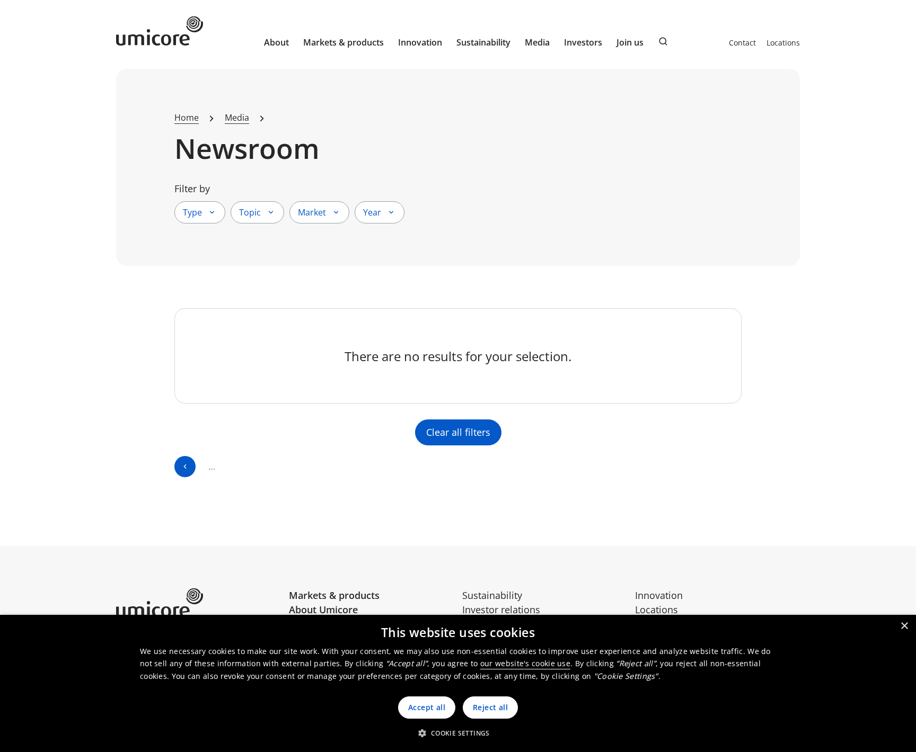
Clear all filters (458, 432)
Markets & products (334, 595)
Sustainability (492, 595)
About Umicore (323, 609)
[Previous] (185, 466)
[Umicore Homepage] (198, 602)
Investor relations (501, 609)
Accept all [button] (426, 707)
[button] (457, 733)
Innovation (420, 42)
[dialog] (458, 683)
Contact (742, 43)
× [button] (904, 626)
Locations (783, 43)
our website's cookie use (525, 663)
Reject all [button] (490, 707)
